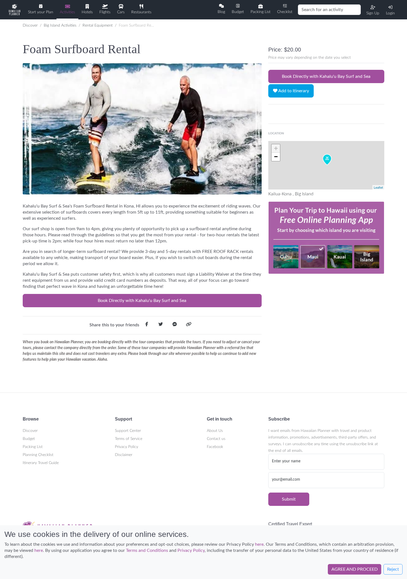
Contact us (216, 439)
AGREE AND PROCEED (354, 569)
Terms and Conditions (147, 550)
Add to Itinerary (293, 91)
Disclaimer (123, 455)
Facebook (215, 447)
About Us (215, 431)
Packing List (33, 447)
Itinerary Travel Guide (41, 463)
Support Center (128, 431)
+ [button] (276, 148)
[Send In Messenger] (174, 325)
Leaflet (378, 187)
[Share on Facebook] (146, 325)
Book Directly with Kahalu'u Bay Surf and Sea (142, 300)
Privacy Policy (126, 447)
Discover (30, 25)
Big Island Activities (60, 25)
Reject (393, 569)
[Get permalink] (188, 325)
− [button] (276, 156)
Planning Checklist (38, 455)
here (259, 544)
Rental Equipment (98, 25)
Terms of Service (128, 439)
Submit (289, 499)
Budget (29, 439)
